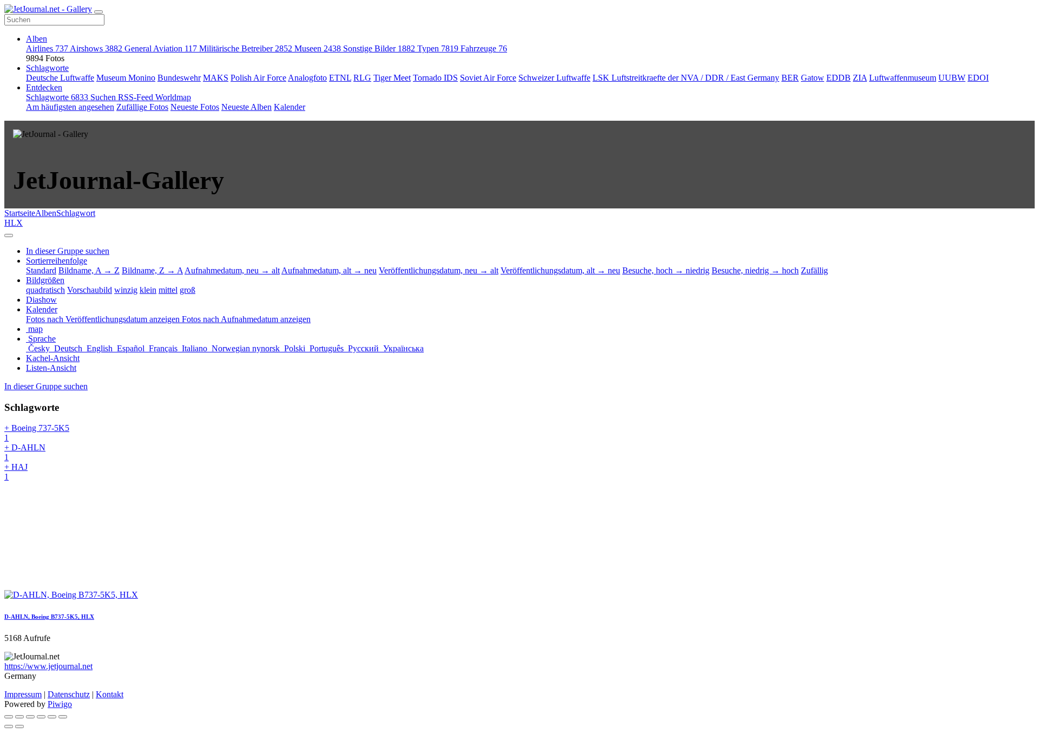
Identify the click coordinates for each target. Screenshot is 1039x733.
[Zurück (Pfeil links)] (8, 726)
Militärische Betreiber (245, 48)
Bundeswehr (179, 77)
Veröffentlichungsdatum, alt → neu (560, 270)
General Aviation (160, 48)
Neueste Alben (246, 107)
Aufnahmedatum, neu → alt (232, 270)
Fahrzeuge (484, 48)
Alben (36, 38)
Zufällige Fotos (142, 107)
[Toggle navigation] (98, 12)
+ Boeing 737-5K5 (36, 432)
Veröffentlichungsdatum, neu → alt (438, 270)
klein (148, 289)
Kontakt (109, 694)
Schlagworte (47, 68)
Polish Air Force (258, 77)
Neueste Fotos (194, 107)
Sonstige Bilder (379, 48)
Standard (41, 270)
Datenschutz (69, 694)
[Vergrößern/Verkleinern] (41, 716)
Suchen (104, 97)
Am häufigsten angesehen (70, 107)
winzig (125, 289)
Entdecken (44, 87)
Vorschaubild (89, 289)
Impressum (23, 694)
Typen (437, 48)
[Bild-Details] (52, 716)
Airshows (96, 48)
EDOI (978, 77)
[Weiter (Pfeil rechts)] (19, 726)
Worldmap (173, 97)
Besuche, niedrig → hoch (755, 270)
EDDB (838, 77)
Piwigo (60, 704)
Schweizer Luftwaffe (554, 77)
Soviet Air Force (488, 77)
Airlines (47, 48)
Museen (317, 48)
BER (790, 77)
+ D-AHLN (24, 452)
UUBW (951, 77)
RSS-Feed (136, 97)
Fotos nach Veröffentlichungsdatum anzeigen (104, 319)
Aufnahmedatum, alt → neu (329, 270)
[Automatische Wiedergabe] (62, 716)
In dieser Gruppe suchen (46, 386)
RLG (362, 77)
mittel (168, 289)
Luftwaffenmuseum (902, 77)
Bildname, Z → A (152, 270)
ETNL (340, 77)
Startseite (19, 213)
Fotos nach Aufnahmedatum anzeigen (246, 319)
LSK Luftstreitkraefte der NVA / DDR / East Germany (686, 77)
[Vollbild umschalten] (30, 716)
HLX (13, 222)
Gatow (812, 77)
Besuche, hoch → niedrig (665, 270)
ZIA (860, 77)
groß (187, 289)
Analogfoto (307, 77)
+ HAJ (16, 471)
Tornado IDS (435, 77)
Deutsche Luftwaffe (60, 77)
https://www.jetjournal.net (48, 666)
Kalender (289, 107)
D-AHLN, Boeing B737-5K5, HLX (49, 616)
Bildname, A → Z (89, 270)
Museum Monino (125, 77)
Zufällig (814, 270)
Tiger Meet (392, 77)
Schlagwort (75, 213)
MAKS (215, 77)
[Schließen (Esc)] (8, 716)
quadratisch (45, 289)
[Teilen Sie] (19, 716)
